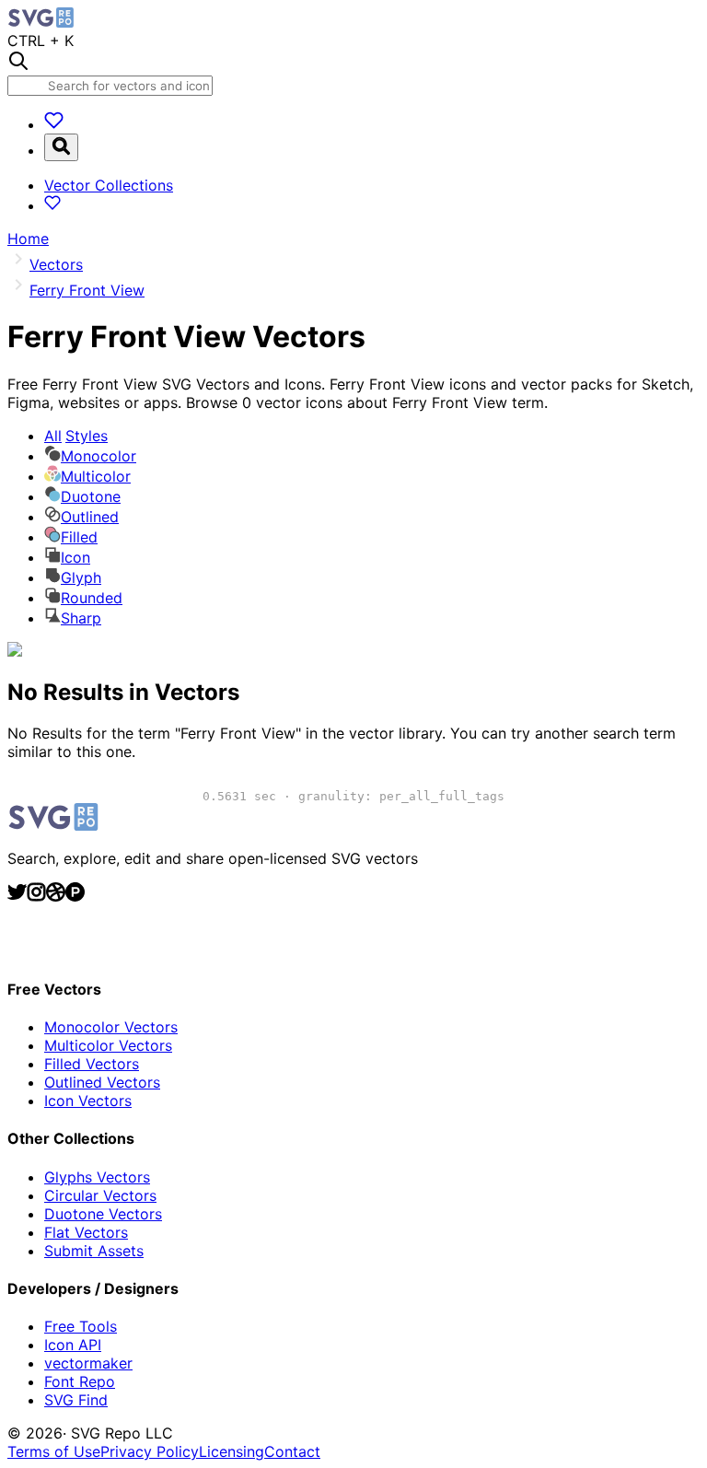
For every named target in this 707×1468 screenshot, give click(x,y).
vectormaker (88, 1363)
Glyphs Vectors (97, 1177)
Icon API (72, 1344)
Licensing (231, 1451)
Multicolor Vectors (108, 1045)
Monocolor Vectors (111, 1027)
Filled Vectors (91, 1063)
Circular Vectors (100, 1195)
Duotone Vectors (103, 1214)
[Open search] (61, 147)
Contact (292, 1451)
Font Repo (79, 1381)
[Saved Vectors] (54, 124)
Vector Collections (108, 185)
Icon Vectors (88, 1100)
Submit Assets (94, 1250)
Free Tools (80, 1326)
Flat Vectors (86, 1232)
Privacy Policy (149, 1451)
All (76, 435)
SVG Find (76, 1400)
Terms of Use (53, 1451)
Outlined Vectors (102, 1082)
